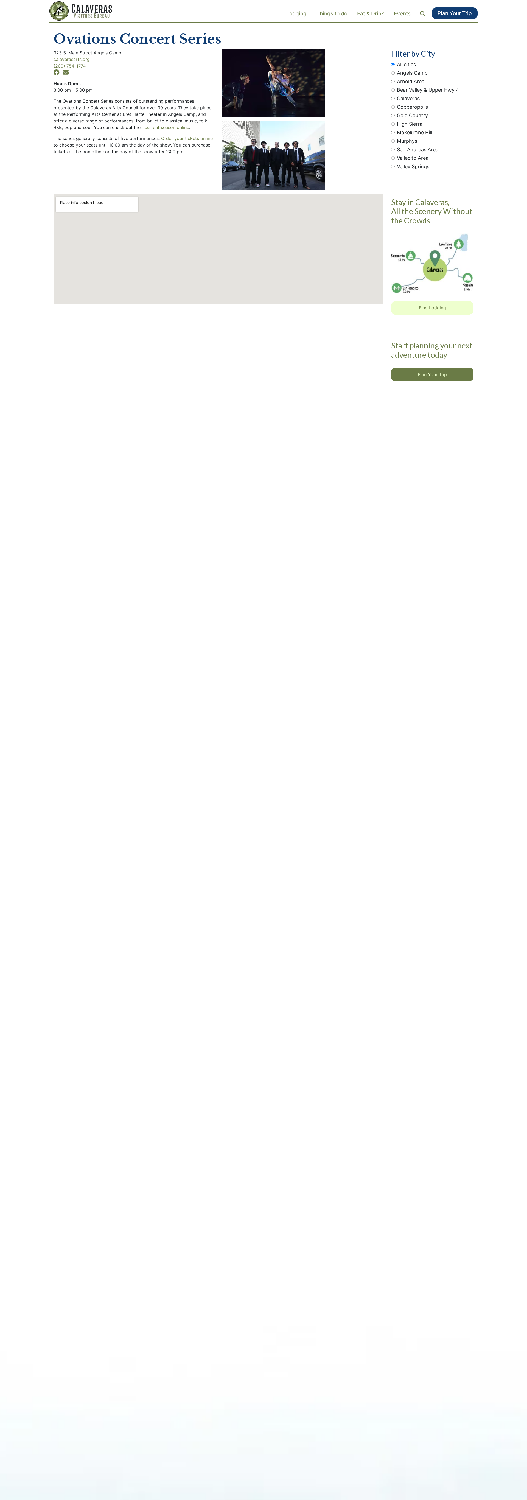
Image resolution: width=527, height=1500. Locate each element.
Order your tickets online (187, 138)
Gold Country (412, 115)
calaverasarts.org (72, 59)
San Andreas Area (417, 149)
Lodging (296, 13)
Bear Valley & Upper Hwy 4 (428, 90)
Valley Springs (413, 166)
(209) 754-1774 (70, 66)
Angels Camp (412, 73)
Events (402, 13)
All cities (406, 64)
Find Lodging (432, 307)
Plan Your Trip (455, 13)
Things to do (331, 13)
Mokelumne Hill (414, 132)
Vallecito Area (412, 158)
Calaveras (408, 98)
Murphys (407, 141)
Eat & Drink (370, 13)
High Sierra (409, 124)
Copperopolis (412, 107)
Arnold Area (410, 81)
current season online (167, 127)
